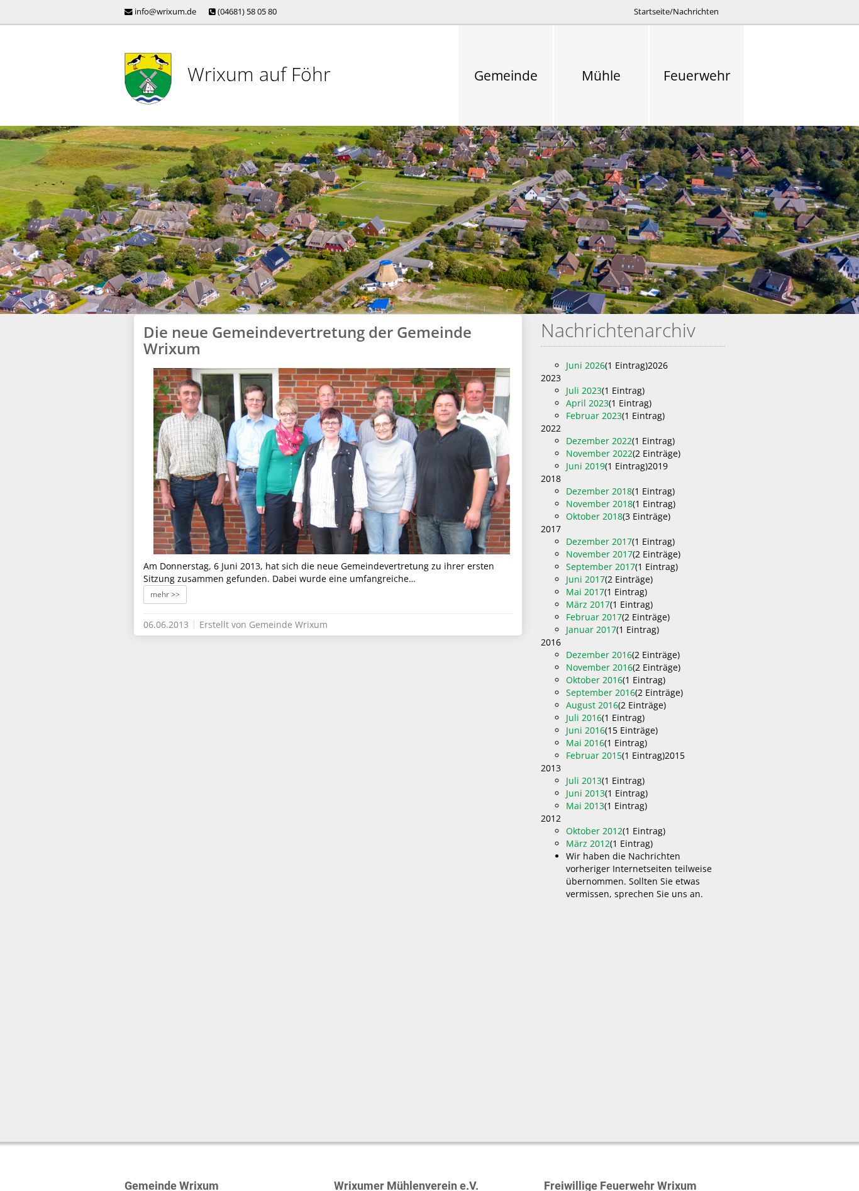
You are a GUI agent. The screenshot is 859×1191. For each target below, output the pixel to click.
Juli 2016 (584, 718)
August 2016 (592, 705)
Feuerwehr (697, 75)
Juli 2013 (584, 780)
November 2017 (599, 554)
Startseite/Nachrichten (676, 11)
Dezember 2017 (599, 541)
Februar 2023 (594, 416)
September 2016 (600, 692)
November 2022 (599, 453)
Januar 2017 (591, 629)
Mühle (601, 75)
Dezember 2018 (599, 491)
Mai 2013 (585, 806)
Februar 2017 (594, 617)
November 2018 (599, 504)
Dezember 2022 (599, 441)
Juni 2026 (585, 365)
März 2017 (588, 604)
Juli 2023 (584, 390)
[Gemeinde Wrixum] (148, 78)
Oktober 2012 (594, 831)
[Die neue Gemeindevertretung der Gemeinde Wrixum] (332, 461)
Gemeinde (506, 75)
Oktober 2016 (594, 680)
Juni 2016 (585, 730)
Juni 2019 (585, 466)
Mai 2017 (585, 592)
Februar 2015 (594, 755)
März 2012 (588, 843)
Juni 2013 (585, 793)
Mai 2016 (585, 743)
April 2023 (587, 403)
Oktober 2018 (594, 516)
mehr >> (165, 594)
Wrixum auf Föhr (259, 74)
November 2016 (599, 667)
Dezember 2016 (599, 655)
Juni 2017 (585, 579)
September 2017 (600, 567)
